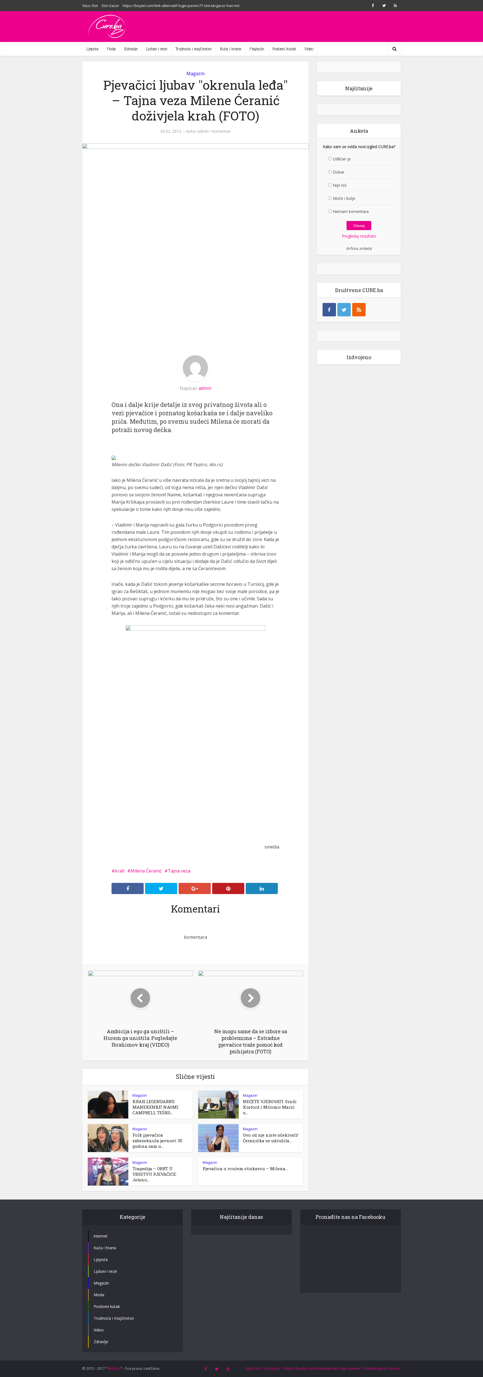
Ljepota (92, 49)
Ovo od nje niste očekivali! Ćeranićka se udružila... (270, 1137)
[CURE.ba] (107, 26)
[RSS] (359, 309)
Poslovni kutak (284, 49)
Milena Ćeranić (146, 871)
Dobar (338, 172)
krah (120, 871)
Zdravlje (131, 49)
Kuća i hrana (230, 49)
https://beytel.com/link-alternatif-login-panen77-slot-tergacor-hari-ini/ (181, 5)
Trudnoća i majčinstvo (194, 49)
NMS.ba (113, 1368)
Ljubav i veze (156, 49)
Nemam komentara (351, 211)
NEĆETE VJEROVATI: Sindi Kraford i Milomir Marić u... (270, 1107)
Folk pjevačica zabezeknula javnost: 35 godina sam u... (157, 1140)
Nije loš (340, 185)
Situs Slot (90, 5)
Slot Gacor (110, 5)
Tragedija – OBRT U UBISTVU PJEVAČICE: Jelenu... (154, 1174)
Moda (111, 49)
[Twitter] (344, 309)
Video (308, 49)
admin (203, 131)
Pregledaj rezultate (359, 236)
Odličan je (342, 159)
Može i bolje (344, 198)
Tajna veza (179, 871)
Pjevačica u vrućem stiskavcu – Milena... (245, 1168)
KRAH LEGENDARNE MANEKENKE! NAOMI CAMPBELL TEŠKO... (155, 1107)
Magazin (257, 49)
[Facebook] (329, 309)
